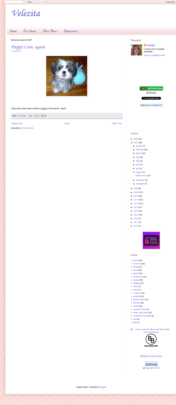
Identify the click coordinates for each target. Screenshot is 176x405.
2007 (136, 142)
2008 (136, 188)
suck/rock (137, 264)
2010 (136, 196)
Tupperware (70, 31)
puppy (23, 116)
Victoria (136, 306)
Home (13, 31)
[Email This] (34, 115)
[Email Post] (30, 116)
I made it (137, 293)
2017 (136, 222)
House (135, 260)
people (136, 280)
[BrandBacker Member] (151, 346)
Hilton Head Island (141, 313)
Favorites (137, 303)
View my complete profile (154, 55)
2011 (136, 200)
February (140, 149)
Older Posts (117, 123)
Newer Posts (17, 123)
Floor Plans (50, 31)
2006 (136, 139)
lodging (136, 283)
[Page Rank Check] (151, 368)
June (138, 164)
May (138, 161)
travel (135, 270)
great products (139, 299)
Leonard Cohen (139, 309)
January (139, 146)
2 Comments (16, 51)
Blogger (102, 387)
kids (134, 322)
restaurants (138, 277)
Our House (30, 31)
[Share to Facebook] (42, 115)
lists (134, 319)
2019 (136, 226)
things (135, 267)
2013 (136, 207)
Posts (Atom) (28, 128)
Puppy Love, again (28, 47)
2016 (136, 218)
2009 (136, 192)
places (135, 273)
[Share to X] (39, 115)
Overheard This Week (142, 316)
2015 (136, 215)
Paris (135, 290)
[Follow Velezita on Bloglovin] (151, 106)
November (140, 180)
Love (18, 116)
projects (136, 296)
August (139, 172)
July (138, 168)
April (138, 157)
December (140, 184)
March (139, 153)
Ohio (135, 286)
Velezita (25, 14)
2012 (136, 203)
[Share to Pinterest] (45, 115)
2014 (136, 211)
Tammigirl (151, 45)
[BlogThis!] (37, 115)
